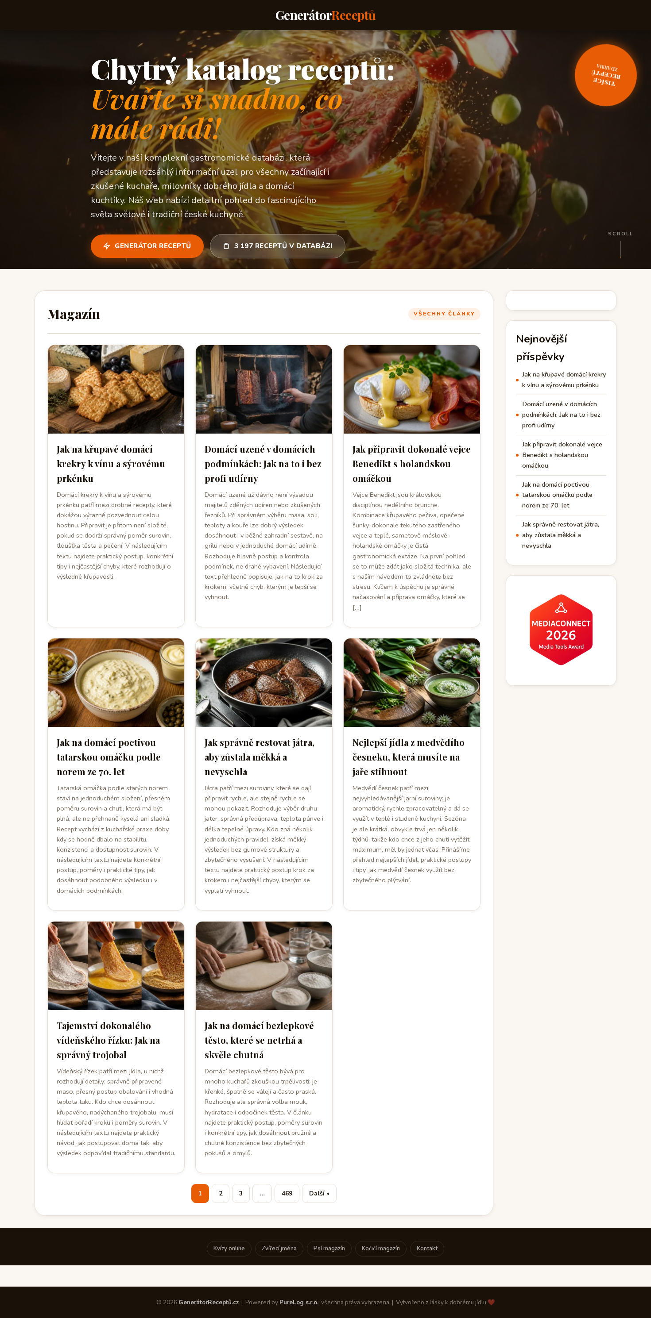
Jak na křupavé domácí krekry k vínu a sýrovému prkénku (111, 463)
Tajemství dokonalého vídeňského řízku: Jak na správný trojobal (108, 1040)
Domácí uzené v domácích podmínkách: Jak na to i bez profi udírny (263, 463)
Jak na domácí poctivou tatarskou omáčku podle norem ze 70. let (109, 756)
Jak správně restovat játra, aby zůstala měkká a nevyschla (259, 756)
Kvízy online (229, 1249)
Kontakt (427, 1249)
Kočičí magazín (381, 1249)
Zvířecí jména (279, 1249)
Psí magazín (329, 1249)
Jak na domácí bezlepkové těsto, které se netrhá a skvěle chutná (259, 1040)
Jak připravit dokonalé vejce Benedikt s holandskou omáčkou (412, 463)
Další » (319, 1193)
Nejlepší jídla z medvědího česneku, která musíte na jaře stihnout (409, 756)
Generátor (325, 15)
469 (287, 1193)
